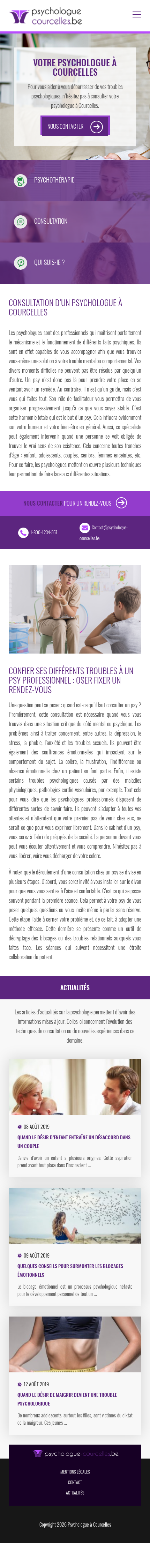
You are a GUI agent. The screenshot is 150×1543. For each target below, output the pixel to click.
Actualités (75, 1493)
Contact (75, 1482)
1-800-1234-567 (43, 532)
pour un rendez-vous (67, 503)
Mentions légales (75, 1472)
